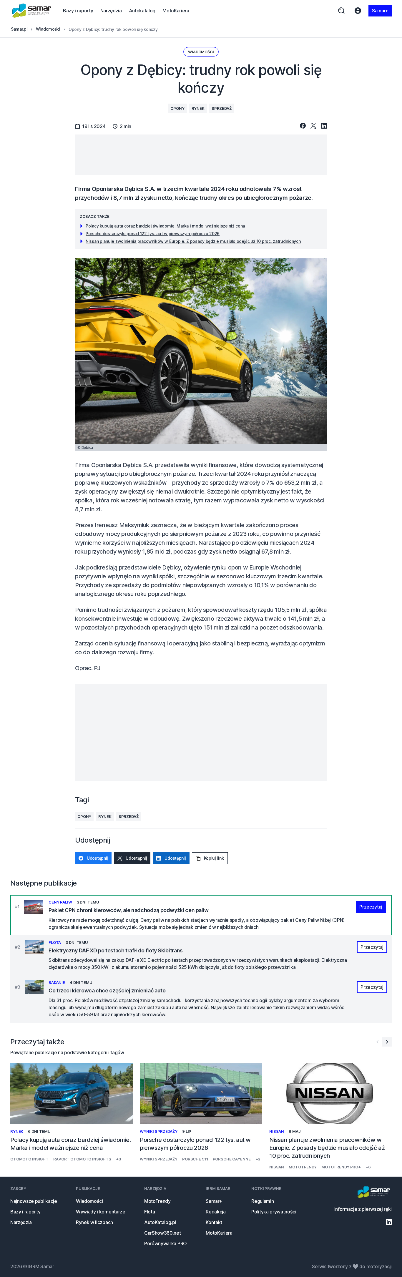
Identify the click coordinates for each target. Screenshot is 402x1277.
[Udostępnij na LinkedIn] (324, 126)
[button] (387, 1042)
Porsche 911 (195, 1159)
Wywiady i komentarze (100, 1212)
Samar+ (380, 11)
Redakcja (215, 1212)
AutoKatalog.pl (160, 1222)
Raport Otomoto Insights (82, 1159)
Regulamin (262, 1201)
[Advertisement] (201, 155)
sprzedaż (222, 108)
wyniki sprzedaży (158, 1131)
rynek (198, 108)
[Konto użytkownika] (358, 10)
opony (177, 108)
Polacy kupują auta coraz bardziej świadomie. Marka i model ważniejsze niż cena (165, 225)
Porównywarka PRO (165, 1243)
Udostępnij (97, 858)
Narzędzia (111, 11)
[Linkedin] (389, 1222)
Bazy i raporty (78, 11)
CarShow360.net (162, 1233)
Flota (149, 1212)
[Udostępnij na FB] (303, 126)
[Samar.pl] (374, 1192)
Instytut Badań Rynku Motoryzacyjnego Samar (32, 11)
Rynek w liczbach (94, 1222)
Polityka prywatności (273, 1212)
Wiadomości (201, 51)
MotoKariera (175, 11)
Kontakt (214, 1222)
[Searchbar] (341, 10)
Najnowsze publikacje (33, 1201)
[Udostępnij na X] (313, 126)
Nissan (276, 1131)
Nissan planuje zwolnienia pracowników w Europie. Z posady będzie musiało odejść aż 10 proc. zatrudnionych (193, 241)
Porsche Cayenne (232, 1159)
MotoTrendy (157, 1201)
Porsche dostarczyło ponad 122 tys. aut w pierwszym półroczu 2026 (153, 233)
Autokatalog (142, 11)
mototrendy (303, 1167)
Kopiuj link (214, 858)
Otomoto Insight (29, 1159)
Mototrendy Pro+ (341, 1167)
